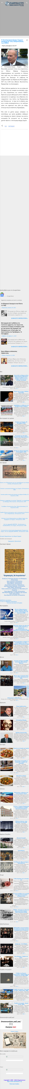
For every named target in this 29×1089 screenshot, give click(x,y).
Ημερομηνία (11, 541)
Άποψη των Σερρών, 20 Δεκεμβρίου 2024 (21, 422)
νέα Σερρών (11, 126)
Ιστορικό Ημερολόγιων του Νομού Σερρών (10, 536)
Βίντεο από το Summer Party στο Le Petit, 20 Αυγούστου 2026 (21, 677)
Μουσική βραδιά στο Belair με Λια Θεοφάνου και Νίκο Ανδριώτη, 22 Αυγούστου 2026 (21, 643)
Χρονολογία (18, 541)
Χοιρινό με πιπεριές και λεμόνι (21, 748)
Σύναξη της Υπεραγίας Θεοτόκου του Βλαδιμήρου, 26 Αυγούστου (14, 579)
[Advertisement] (14, 22)
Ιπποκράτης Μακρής (21, 720)
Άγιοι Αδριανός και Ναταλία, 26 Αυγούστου (14, 595)
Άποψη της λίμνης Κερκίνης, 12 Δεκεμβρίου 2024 (21, 451)
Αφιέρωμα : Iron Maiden (21, 943)
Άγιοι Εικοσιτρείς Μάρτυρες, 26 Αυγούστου (14, 586)
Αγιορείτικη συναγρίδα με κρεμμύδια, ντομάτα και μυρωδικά (21, 762)
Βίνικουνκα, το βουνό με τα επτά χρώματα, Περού (21, 793)
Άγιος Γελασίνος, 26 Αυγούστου (14, 581)
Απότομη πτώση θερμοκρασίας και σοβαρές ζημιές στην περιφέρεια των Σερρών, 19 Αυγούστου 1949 (14, 519)
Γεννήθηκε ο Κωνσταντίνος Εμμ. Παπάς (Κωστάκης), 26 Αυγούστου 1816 (14, 507)
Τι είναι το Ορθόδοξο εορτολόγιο (8, 601)
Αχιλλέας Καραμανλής (21, 732)
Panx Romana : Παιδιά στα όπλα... (21, 957)
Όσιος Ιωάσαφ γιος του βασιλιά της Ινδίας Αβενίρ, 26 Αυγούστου (14, 589)
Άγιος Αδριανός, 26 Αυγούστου (14, 582)
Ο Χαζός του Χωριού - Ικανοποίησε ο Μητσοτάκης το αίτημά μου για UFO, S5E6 (21, 974)
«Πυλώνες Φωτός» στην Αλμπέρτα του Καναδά (21, 822)
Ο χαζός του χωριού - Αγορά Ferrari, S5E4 (21, 1004)
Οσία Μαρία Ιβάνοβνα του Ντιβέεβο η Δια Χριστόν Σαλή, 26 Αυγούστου (14, 593)
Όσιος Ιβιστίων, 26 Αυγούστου (14, 583)
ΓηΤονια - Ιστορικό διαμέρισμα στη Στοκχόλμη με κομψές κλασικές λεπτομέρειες (21, 807)
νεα (6, 126)
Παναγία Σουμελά (21, 838)
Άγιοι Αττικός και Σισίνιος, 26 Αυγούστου (14, 585)
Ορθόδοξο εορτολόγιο (5, 600)
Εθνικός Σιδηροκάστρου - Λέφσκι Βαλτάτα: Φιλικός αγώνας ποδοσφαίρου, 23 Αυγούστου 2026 (21, 611)
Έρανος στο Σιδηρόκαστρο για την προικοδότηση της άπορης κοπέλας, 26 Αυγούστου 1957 (14, 483)
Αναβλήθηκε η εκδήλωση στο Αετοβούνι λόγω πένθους (21, 406)
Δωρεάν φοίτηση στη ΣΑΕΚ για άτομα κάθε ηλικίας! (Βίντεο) (21, 662)
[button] (27, 40)
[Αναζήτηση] (27, 3)
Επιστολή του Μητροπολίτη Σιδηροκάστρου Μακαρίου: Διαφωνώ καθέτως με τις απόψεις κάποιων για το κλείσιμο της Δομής (21, 378)
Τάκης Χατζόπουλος (21, 706)
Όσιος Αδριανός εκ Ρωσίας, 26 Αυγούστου (14, 591)
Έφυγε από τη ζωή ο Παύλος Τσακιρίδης (21, 392)
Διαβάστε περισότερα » (19, 318)
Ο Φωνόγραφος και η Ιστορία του (21, 879)
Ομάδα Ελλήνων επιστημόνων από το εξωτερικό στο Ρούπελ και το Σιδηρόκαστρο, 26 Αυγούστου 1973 (14, 513)
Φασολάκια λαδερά (21, 775)
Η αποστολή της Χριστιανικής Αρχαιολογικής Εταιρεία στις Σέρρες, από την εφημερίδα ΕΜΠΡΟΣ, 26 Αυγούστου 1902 (14, 531)
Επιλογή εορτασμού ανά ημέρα (14, 603)
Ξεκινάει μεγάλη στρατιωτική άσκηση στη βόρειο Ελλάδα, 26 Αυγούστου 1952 (14, 495)
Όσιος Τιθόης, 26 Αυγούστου (14, 587)
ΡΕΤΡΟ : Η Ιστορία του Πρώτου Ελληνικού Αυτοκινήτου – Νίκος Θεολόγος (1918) (21, 911)
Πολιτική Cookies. (14, 1084)
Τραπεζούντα (21, 850)
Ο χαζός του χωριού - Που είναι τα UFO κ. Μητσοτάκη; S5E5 (21, 990)
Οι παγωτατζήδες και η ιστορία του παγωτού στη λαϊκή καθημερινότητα (21, 895)
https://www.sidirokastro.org (14, 1081)
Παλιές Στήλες (14, 1031)
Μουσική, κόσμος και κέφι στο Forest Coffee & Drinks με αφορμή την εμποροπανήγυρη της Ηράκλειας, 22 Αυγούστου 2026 (21, 628)
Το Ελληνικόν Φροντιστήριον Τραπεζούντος (21, 862)
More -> (17, 388)
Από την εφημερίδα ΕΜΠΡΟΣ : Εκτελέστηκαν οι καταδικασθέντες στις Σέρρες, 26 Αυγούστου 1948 (14, 525)
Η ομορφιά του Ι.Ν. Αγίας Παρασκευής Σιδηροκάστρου (21, 436)
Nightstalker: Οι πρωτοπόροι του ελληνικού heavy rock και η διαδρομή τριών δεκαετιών (21, 929)
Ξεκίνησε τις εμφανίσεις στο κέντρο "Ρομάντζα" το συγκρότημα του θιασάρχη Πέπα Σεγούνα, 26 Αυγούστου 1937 (14, 501)
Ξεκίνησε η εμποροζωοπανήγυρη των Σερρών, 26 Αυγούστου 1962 (14, 489)
